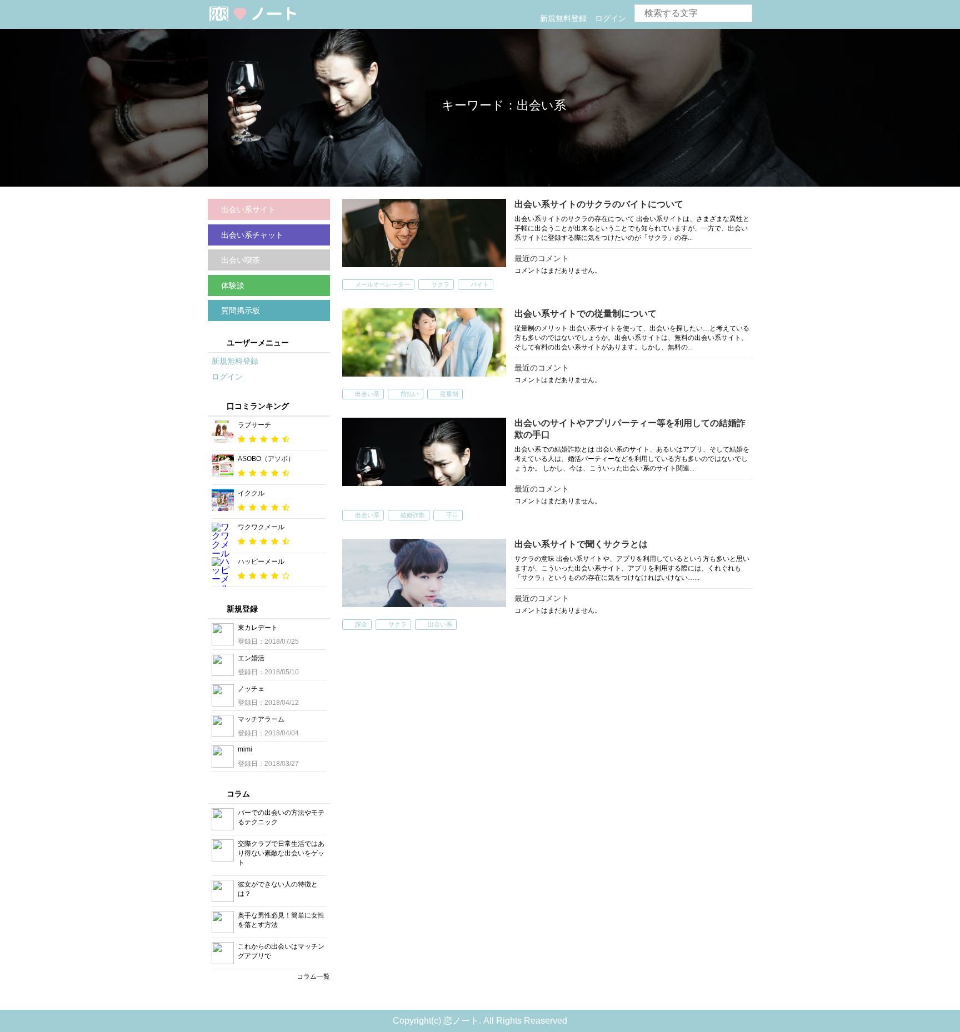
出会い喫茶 (240, 260)
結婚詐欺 (413, 515)
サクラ (440, 284)
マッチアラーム (261, 719)
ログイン (610, 18)
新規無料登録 (563, 18)
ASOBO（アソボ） (266, 459)
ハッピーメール (261, 561)
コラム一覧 (313, 976)
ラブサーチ (254, 425)
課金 (361, 624)
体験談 (232, 285)
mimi (245, 749)
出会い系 (367, 393)
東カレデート (258, 628)
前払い (410, 393)
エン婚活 (251, 658)
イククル (251, 493)
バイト (480, 284)
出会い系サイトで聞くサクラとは (581, 544)
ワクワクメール (261, 527)
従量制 (449, 393)
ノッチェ (251, 689)
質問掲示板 (240, 310)
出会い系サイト (248, 209)
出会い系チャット (252, 235)
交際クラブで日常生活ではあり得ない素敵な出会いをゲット (281, 853)
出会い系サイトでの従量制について (585, 313)
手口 (452, 515)
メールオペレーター (382, 284)
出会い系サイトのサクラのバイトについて (598, 204)
